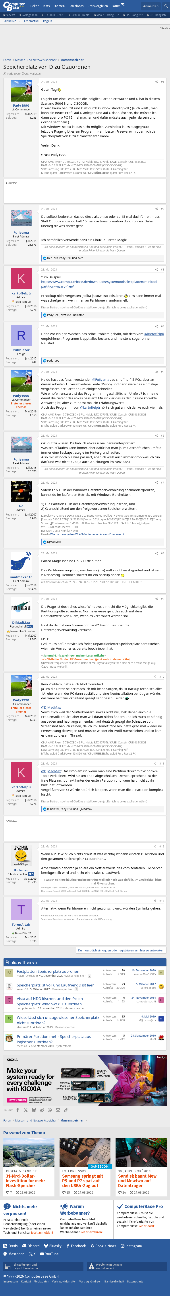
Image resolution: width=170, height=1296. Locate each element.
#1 (162, 82)
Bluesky (55, 1246)
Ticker (34, 6)
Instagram (134, 1246)
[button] (19, 21)
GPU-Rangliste (134, 15)
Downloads (76, 6)
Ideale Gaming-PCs (108, 15)
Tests (46, 6)
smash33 (22, 989)
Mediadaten (41, 1281)
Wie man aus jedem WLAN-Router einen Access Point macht (87, 534)
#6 (162, 435)
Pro (29, 626)
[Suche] (166, 6)
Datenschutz (135, 1281)
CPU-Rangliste (158, 15)
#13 (161, 901)
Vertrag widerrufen (64, 1281)
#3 (162, 269)
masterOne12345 (28, 976)
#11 (161, 763)
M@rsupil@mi (147, 1020)
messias (22, 1046)
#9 (162, 599)
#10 (161, 676)
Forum (116, 6)
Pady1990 (13, 74)
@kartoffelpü (154, 333)
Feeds (13, 1246)
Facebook (78, 1246)
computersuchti (26, 1008)
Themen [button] (59, 6)
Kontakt (26, 1281)
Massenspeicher (75, 976)
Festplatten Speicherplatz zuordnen (48, 971)
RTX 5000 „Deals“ (54, 15)
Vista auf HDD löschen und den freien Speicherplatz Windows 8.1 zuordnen (50, 1001)
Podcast (10, 15)
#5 (162, 372)
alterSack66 (148, 988)
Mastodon (16, 1254)
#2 (162, 209)
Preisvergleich (97, 6)
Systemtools (63, 1046)
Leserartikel (31, 21)
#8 (162, 553)
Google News (105, 1246)
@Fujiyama (100, 379)
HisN (153, 1039)
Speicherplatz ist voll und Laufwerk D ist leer (55, 985)
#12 (161, 846)
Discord (33, 1246)
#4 (162, 326)
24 (124, 1192)
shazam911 (24, 1027)
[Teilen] (156, 82)
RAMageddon (30, 15)
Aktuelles (10, 21)
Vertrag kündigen (90, 1281)
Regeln (47, 21)
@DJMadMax (51, 707)
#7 (162, 482)
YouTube (52, 1254)
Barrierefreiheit (114, 1281)
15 (68, 1192)
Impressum (10, 1281)
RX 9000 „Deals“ (80, 15)
